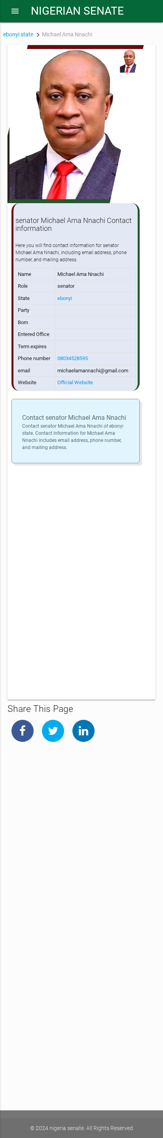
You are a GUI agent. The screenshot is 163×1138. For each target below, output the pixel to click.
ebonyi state (18, 34)
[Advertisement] (81, 560)
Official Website (75, 382)
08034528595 (72, 358)
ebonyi (64, 298)
